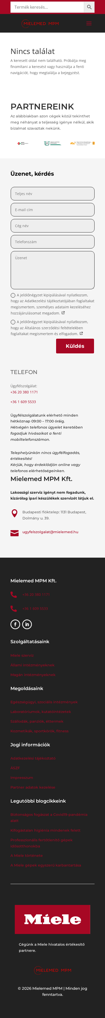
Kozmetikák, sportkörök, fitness (39, 731)
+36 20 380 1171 (24, 392)
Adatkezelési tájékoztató (33, 758)
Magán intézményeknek (33, 674)
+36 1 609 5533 (23, 401)
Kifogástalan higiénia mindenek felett (45, 830)
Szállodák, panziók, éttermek (36, 721)
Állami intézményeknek (32, 665)
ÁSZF (15, 768)
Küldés (75, 346)
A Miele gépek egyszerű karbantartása (45, 865)
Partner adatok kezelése (32, 787)
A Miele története (26, 855)
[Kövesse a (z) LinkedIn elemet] (27, 624)
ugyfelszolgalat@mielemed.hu (50, 532)
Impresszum (21, 777)
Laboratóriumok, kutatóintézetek (40, 711)
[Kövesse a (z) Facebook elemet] (15, 624)
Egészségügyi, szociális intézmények (44, 702)
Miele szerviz (22, 655)
